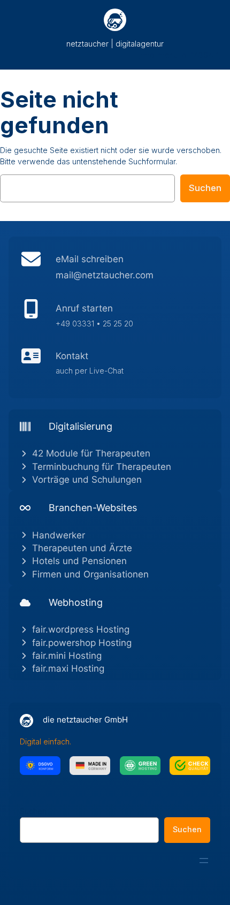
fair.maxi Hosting (68, 668)
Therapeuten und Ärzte (82, 548)
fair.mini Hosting (67, 655)
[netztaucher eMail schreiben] (115, 269)
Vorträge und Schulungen (87, 479)
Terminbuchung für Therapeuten (101, 466)
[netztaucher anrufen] (115, 319)
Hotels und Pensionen (79, 561)
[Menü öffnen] (203, 860)
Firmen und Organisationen (90, 574)
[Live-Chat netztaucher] (115, 366)
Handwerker (58, 535)
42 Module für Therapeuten (91, 453)
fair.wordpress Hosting (80, 629)
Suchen (205, 187)
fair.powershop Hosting (82, 642)
